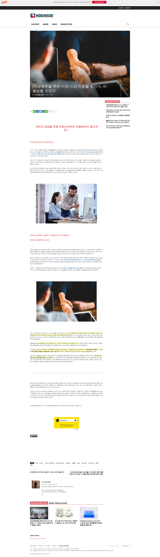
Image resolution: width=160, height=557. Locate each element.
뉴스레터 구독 (99, 2)
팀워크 (97, 463)
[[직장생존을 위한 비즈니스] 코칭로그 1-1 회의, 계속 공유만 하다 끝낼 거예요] (41, 513)
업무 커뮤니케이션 (60, 463)
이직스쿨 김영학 (39, 95)
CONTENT (35, 24)
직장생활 (73, 463)
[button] (80, 2)
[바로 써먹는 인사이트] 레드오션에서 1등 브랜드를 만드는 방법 (118, 111)
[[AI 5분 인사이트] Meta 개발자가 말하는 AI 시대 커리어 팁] (66, 513)
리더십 (36, 463)
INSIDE (45, 24)
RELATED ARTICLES (39, 503)
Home (31, 28)
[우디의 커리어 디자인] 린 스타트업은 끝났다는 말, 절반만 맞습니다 (118, 126)
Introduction (33, 546)
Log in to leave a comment (38, 538)
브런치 (44, 405)
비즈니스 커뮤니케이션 (50, 463)
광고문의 (121, 8)
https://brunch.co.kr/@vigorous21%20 (49, 484)
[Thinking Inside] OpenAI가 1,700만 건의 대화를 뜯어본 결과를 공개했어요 (91, 523)
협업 (32, 465)
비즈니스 (34, 82)
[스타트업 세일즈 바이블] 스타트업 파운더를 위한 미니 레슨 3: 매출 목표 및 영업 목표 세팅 (86, 473)
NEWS (54, 24)
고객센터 (54, 546)
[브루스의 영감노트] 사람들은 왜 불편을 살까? (118, 116)
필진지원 (127, 8)
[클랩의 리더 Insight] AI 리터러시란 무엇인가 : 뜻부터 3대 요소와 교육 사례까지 (118, 121)
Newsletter (66, 24)
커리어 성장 (84, 463)
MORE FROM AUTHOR (58, 503)
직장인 (78, 463)
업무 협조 (68, 463)
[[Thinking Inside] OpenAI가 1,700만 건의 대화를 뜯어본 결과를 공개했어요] (91, 513)
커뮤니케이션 (91, 463)
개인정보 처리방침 (63, 546)
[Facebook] (43, 495)
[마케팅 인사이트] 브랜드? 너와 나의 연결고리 (47, 472)
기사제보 (47, 546)
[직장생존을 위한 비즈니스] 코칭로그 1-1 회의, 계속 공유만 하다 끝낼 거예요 (41, 523)
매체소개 (41, 546)
